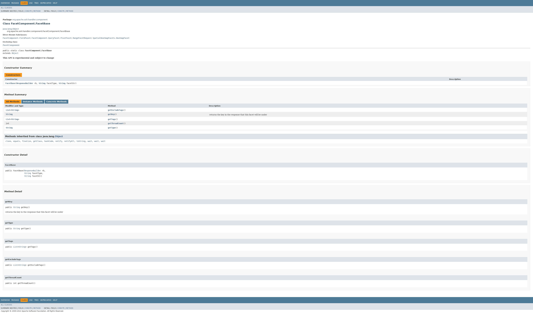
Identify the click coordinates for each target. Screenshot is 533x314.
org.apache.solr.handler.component (29, 19)
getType (112, 128)
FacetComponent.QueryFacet (45, 38)
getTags (112, 119)
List (8, 110)
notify (58, 141)
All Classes (6, 8)
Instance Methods (33, 102)
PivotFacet (66, 38)
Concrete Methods (56, 102)
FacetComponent (11, 45)
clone (8, 141)
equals (16, 141)
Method (37, 11)
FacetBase (10, 83)
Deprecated (45, 3)
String (42, 83)
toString (80, 141)
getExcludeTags (115, 110)
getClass (37, 141)
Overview (5, 3)
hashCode (48, 141)
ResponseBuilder (25, 83)
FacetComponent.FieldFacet (17, 38)
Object (15, 53)
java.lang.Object (11, 29)
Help (55, 3)
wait (90, 141)
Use (31, 3)
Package (15, 3)
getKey (111, 114)
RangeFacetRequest (82, 38)
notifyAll (69, 141)
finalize (26, 141)
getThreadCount (115, 123)
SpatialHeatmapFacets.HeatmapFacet (111, 38)
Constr (28, 11)
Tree (36, 3)
